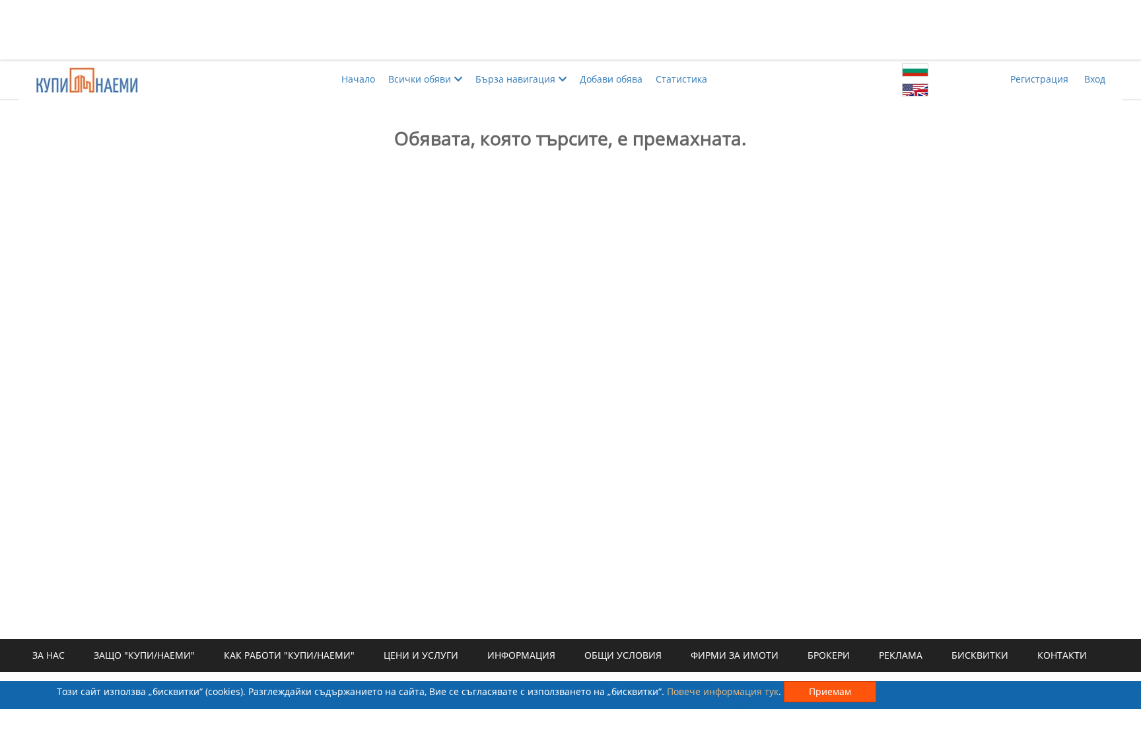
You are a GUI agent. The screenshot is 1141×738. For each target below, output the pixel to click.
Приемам (830, 691)
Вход (1094, 79)
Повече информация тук (722, 691)
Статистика (681, 79)
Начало (358, 79)
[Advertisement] (570, 29)
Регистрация (1039, 79)
